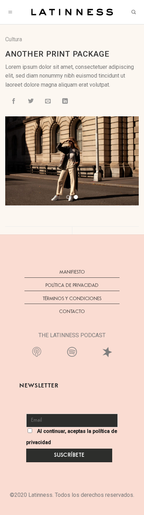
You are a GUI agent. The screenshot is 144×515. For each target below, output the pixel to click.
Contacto (72, 311)
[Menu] (10, 12)
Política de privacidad (72, 285)
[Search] (134, 12)
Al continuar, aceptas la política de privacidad (71, 436)
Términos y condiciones (72, 298)
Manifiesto (72, 272)
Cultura (13, 39)
